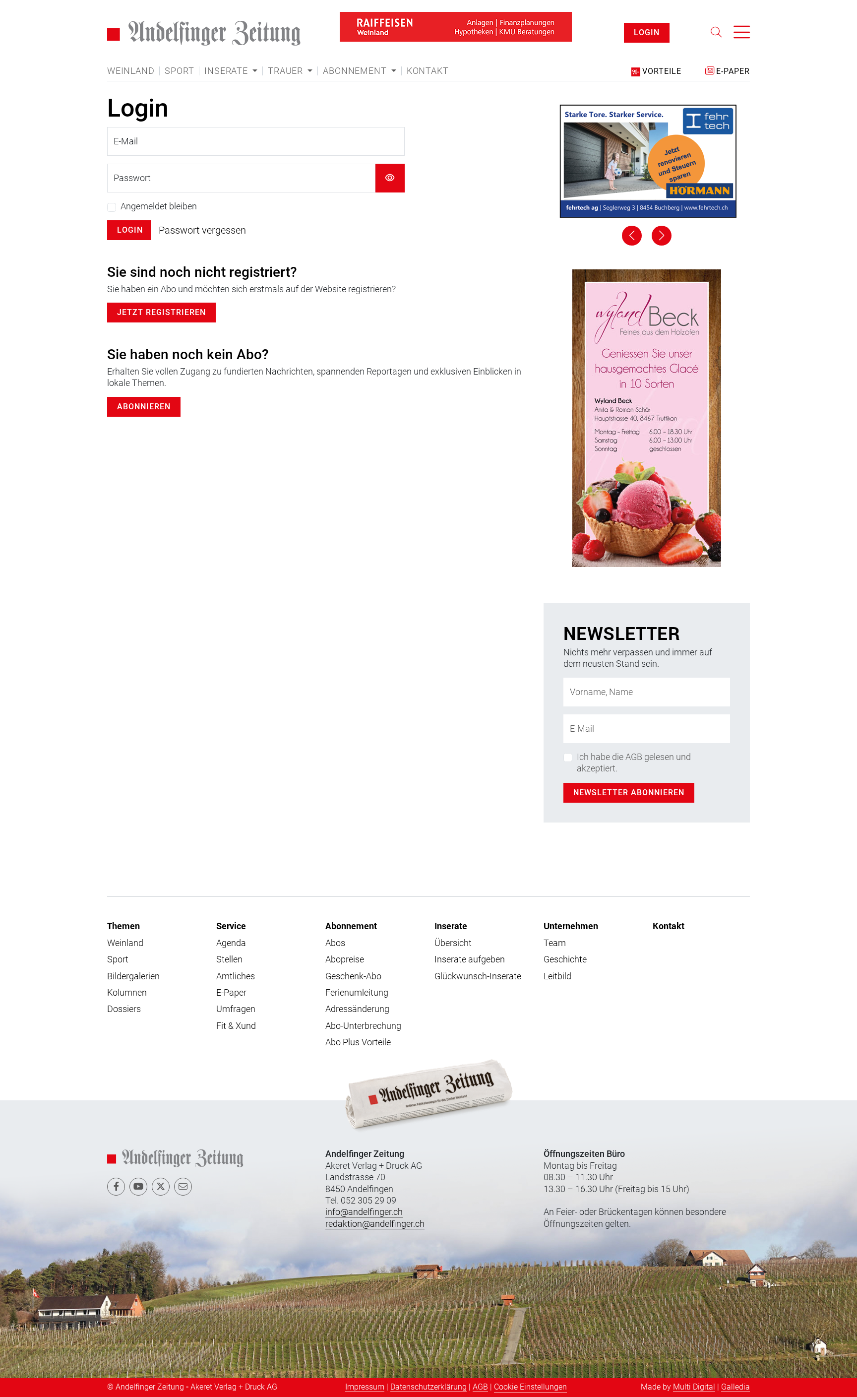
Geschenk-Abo (353, 976)
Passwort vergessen (202, 230)
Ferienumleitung (356, 992)
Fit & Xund (236, 1025)
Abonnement (351, 926)
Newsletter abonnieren (628, 792)
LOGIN (647, 32)
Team (555, 943)
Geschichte (565, 959)
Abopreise (344, 959)
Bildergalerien (133, 976)
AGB (480, 1387)
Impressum (364, 1387)
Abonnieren (144, 406)
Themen (123, 926)
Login (130, 230)
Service (231, 926)
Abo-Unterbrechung (363, 1025)
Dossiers (124, 1009)
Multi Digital (694, 1387)
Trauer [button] (287, 70)
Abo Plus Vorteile (358, 1042)
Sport (179, 70)
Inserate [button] (227, 70)
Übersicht (453, 943)
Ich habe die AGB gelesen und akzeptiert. (634, 762)
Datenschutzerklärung (428, 1387)
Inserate (450, 926)
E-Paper (231, 992)
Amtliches (235, 976)
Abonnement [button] (356, 70)
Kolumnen (127, 992)
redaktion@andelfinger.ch (375, 1223)
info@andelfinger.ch (364, 1211)
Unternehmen (571, 926)
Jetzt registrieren (161, 312)
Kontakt (428, 70)
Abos (335, 943)
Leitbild (557, 976)
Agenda (231, 943)
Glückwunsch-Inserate (477, 976)
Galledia (735, 1387)
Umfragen (235, 1009)
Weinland (130, 70)
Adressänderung (357, 1009)
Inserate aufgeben (469, 959)
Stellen (229, 959)
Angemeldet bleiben (159, 206)
